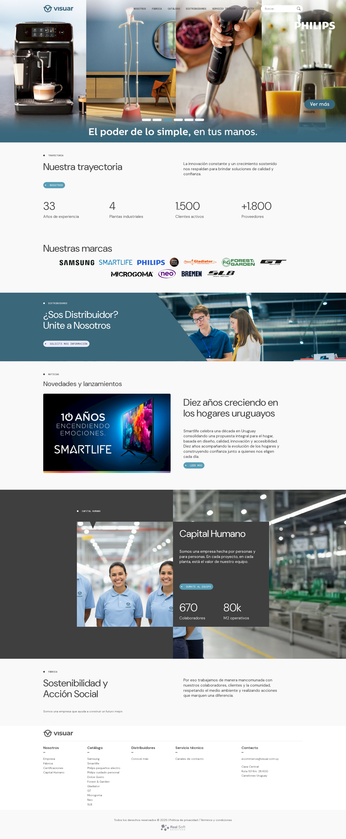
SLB (89, 804)
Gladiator (93, 786)
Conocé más (139, 759)
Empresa (49, 759)
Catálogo (174, 8)
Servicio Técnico (223, 8)
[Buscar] (299, 9)
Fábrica (157, 8)
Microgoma (94, 795)
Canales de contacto (189, 759)
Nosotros (140, 8)
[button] (146, 120)
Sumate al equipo (198, 586)
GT (89, 790)
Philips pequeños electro (103, 768)
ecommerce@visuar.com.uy (260, 759)
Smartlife (93, 763)
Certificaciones (53, 768)
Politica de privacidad (183, 820)
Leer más (196, 465)
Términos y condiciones (216, 820)
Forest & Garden (98, 781)
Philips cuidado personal (103, 772)
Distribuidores (196, 8)
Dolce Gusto (95, 777)
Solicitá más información (68, 343)
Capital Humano (53, 772)
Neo (90, 800)
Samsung (93, 759)
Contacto (247, 8)
